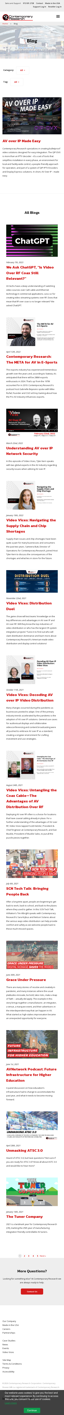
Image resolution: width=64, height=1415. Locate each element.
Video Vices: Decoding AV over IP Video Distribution (29, 697)
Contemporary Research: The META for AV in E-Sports (31, 359)
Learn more (11, 1403)
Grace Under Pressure (26, 979)
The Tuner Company (24, 1216)
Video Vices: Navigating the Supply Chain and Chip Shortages (31, 525)
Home (5, 23)
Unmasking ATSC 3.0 (24, 1150)
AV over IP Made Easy (21, 141)
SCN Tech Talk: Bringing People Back (27, 891)
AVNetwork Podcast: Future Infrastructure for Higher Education (31, 1074)
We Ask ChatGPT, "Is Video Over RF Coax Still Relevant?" (30, 272)
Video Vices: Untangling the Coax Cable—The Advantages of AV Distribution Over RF (31, 798)
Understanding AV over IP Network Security (29, 450)
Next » (43, 1255)
